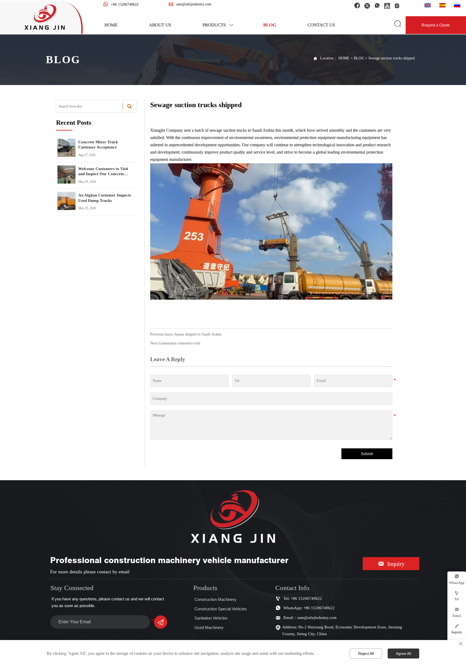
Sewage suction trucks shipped (391, 58)
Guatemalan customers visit (179, 343)
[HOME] (44, 17)
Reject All (366, 653)
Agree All (403, 653)
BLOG (359, 58)
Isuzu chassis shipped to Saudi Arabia (193, 334)
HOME (344, 58)
